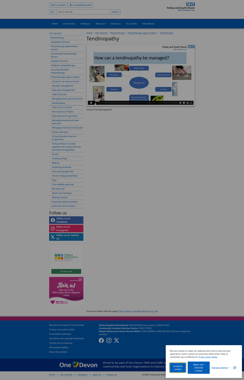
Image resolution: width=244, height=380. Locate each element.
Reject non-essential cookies (198, 367)
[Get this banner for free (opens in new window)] (235, 368)
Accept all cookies (177, 368)
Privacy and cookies (207, 357)
